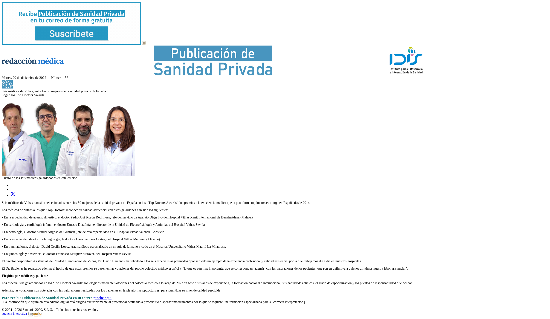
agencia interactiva (15, 313)
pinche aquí (102, 298)
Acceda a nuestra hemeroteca (33, 87)
